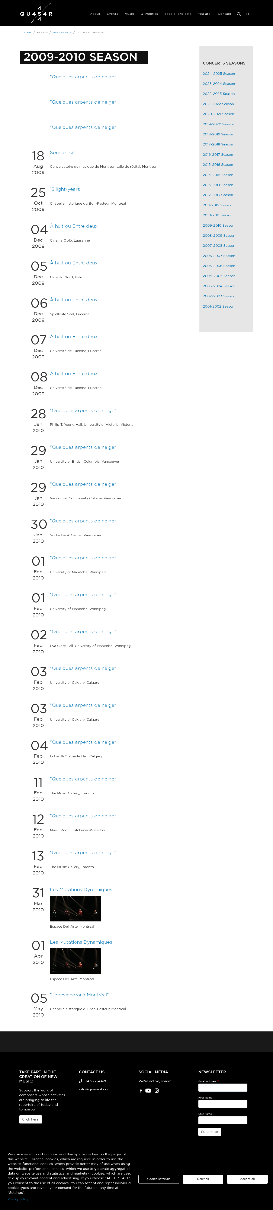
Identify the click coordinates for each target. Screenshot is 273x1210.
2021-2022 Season (218, 104)
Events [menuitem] (112, 13)
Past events (62, 32)
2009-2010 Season (218, 225)
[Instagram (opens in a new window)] (157, 1092)
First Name (205, 1097)
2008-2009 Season (219, 235)
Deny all (203, 1179)
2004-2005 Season (219, 276)
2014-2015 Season (218, 175)
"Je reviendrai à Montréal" (79, 995)
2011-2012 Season (217, 205)
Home (28, 32)
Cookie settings (158, 1179)
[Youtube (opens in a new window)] (148, 1092)
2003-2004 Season (219, 286)
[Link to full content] (75, 908)
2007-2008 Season (219, 245)
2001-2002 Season (218, 306)
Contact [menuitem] (224, 13)
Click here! (30, 1119)
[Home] (36, 13)
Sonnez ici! (62, 152)
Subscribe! (210, 1132)
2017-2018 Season (218, 144)
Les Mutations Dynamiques (81, 889)
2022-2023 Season (219, 93)
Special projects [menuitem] (178, 13)
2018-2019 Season (218, 134)
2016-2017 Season (218, 154)
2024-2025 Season (219, 73)
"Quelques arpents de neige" (83, 77)
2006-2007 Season (219, 256)
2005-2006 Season (219, 266)
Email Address (207, 1081)
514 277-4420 (94, 1081)
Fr (248, 13)
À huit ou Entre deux (74, 226)
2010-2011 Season (217, 215)
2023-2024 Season (219, 83)
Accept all (247, 1179)
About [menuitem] (95, 13)
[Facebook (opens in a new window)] (141, 1092)
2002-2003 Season (219, 296)
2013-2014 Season (218, 185)
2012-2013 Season (218, 195)
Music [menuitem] (129, 13)
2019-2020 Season (218, 124)
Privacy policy (18, 1199)
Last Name (205, 1114)
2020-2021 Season (218, 114)
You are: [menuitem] (205, 13)
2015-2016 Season (218, 164)
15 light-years (65, 189)
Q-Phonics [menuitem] (149, 13)
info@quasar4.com (94, 1089)
